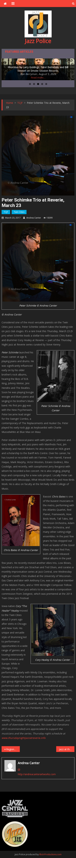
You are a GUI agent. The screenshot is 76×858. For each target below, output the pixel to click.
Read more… (38, 77)
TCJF (6, 211)
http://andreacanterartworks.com (37, 774)
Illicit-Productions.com (50, 854)
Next (70, 68)
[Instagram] (19, 769)
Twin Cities (19, 211)
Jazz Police (38, 41)
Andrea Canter (33, 217)
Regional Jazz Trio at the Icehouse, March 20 (13, 749)
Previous (6, 68)
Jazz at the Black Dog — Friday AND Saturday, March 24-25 (66, 749)
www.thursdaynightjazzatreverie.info (23, 738)
